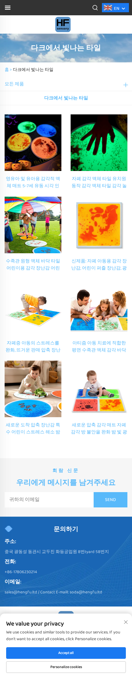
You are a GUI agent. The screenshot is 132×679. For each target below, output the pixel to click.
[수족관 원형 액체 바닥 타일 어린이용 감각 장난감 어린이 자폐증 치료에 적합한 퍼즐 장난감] (33, 224)
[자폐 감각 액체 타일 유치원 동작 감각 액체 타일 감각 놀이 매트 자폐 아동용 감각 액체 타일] (99, 142)
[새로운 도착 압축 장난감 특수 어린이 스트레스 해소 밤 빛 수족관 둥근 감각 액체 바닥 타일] (33, 389)
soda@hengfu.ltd (86, 592)
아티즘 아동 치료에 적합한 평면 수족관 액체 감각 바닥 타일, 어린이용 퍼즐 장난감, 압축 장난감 (99, 347)
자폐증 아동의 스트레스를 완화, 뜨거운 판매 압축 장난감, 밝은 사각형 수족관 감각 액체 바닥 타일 (33, 347)
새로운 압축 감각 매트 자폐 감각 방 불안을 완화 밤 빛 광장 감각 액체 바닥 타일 (99, 429)
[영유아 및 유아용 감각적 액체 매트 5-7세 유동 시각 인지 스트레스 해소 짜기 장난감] (33, 142)
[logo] (63, 24)
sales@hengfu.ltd (21, 592)
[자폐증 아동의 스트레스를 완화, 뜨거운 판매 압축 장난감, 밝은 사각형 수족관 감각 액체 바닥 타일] (33, 306)
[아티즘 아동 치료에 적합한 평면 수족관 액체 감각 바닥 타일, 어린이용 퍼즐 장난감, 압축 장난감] (99, 306)
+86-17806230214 (21, 572)
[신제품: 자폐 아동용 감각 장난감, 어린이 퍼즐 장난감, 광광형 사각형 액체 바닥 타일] (99, 224)
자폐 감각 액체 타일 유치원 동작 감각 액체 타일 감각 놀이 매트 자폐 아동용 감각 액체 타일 (99, 183)
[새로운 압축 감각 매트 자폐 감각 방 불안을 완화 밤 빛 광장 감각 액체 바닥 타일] (99, 389)
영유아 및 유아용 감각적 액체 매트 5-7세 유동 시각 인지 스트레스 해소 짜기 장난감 (33, 183)
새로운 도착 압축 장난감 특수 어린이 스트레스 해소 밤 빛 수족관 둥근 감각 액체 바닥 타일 (33, 429)
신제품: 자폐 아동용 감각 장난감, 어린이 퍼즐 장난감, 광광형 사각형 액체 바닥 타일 (99, 265)
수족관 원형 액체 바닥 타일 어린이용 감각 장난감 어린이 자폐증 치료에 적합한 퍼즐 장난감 (33, 265)
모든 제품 (14, 84)
